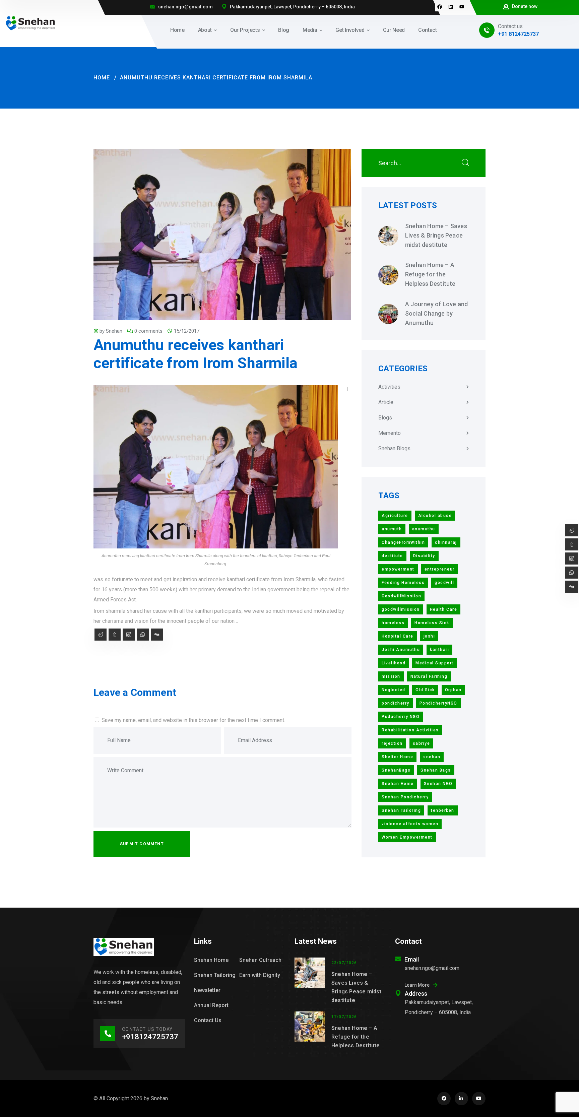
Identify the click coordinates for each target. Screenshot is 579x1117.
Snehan (114, 331)
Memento (389, 433)
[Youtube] (461, 6)
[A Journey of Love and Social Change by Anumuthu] (388, 314)
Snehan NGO (438, 783)
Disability (424, 555)
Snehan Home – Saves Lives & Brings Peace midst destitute (436, 235)
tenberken (442, 810)
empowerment (398, 569)
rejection (392, 743)
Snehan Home (398, 783)
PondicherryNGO (438, 703)
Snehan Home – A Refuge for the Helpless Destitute (430, 274)
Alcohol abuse (435, 515)
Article (385, 402)
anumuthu (423, 529)
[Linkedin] (450, 6)
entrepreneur (440, 569)
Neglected (393, 689)
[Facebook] (439, 6)
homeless (393, 622)
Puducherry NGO (401, 716)
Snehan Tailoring (401, 810)
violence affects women (410, 824)
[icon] (444, 1098)
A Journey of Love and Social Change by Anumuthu (436, 313)
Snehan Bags (436, 770)
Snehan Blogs (394, 448)
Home (101, 77)
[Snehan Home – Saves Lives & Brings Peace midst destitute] (388, 236)
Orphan (453, 689)
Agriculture (395, 515)
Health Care (443, 609)
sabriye (421, 743)
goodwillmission (401, 609)
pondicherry (395, 703)
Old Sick (425, 689)
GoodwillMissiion (401, 596)
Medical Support (434, 663)
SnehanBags (396, 770)
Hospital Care (397, 636)
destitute (392, 555)
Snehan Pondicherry (405, 797)
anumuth (392, 529)
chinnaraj (446, 542)
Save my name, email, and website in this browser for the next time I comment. (193, 720)
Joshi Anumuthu (401, 649)
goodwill (444, 582)
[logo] (30, 23)
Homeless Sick (431, 622)
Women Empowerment (407, 837)
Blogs (385, 417)
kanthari (439, 649)
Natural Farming (429, 676)
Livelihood (393, 663)
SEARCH (465, 163)
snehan (431, 756)
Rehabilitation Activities (410, 730)
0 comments (148, 331)
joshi (429, 636)
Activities (389, 387)
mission (391, 676)
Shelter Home (397, 756)
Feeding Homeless (403, 582)
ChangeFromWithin (403, 542)
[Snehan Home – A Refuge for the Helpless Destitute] (388, 275)
